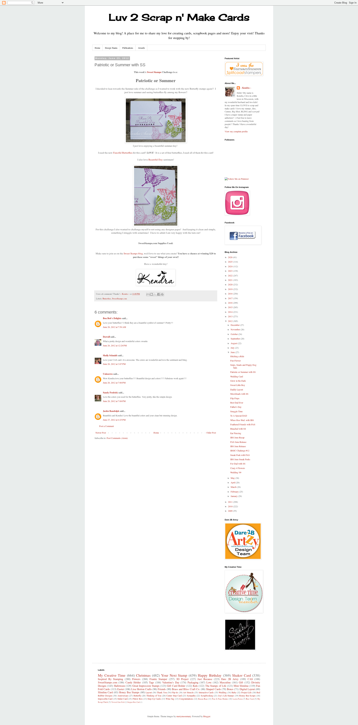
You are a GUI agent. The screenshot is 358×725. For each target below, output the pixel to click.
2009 (230, 510)
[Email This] (148, 294)
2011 (230, 501)
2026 (230, 257)
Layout (149, 692)
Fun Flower (235, 360)
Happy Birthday (210, 675)
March (234, 486)
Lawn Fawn (237, 699)
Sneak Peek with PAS (240, 454)
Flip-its (175, 692)
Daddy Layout (236, 389)
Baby (234, 692)
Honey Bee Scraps (247, 695)
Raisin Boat (203, 699)
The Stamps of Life (215, 685)
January (234, 496)
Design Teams (111, 47)
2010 (230, 506)
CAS (250, 679)
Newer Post (100, 432)
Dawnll (106, 336)
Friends (162, 689)
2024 (230, 266)
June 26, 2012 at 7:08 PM (114, 401)
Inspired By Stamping (110, 679)
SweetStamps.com (119, 298)
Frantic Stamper (158, 679)
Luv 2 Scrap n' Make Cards (179, 17)
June (233, 352)
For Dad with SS (237, 463)
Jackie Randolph (111, 411)
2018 (230, 293)
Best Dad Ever (236, 402)
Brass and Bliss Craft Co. (186, 689)
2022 (230, 275)
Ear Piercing (235, 433)
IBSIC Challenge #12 (239, 450)
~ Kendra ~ (246, 87)
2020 (230, 284)
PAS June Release (238, 441)
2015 (230, 307)
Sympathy (191, 695)
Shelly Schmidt (110, 355)
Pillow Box (138, 698)
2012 (230, 320)
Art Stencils (188, 692)
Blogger (206, 716)
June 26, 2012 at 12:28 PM (115, 345)
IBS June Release (238, 446)
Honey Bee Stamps (129, 692)
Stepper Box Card (133, 702)
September (236, 338)
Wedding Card (236, 376)
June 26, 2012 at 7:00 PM (114, 382)
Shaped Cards (213, 689)
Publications (127, 47)
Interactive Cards (206, 692)
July (233, 347)
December (235, 324)
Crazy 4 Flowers (237, 468)
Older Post (211, 432)
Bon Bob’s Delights (112, 318)
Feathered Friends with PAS (242, 424)
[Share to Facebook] (159, 294)
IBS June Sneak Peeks (240, 459)
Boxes (230, 689)
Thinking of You (153, 695)
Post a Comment (106, 426)
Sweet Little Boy (237, 384)
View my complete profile (236, 131)
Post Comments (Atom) (117, 437)
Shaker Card (241, 675)
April (233, 482)
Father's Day (235, 406)
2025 (230, 261)
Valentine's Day (170, 682)
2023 (230, 270)
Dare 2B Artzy (229, 679)
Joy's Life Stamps (226, 695)
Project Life (246, 692)
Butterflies (107, 298)
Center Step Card (174, 695)
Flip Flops (234, 398)
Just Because (204, 679)
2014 (230, 311)
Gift (241, 682)
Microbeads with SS (239, 393)
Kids (195, 685)
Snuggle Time (236, 411)
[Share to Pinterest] (162, 294)
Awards (141, 47)
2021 (230, 279)
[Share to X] (155, 294)
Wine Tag (170, 698)
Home (97, 47)
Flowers (136, 679)
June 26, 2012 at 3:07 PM (114, 363)
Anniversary (122, 695)
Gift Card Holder (176, 685)
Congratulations (186, 698)
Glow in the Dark (238, 380)
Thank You (162, 692)
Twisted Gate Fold (118, 702)
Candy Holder (133, 682)
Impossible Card (105, 698)
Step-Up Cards (154, 698)
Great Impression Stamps (146, 685)
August (234, 343)
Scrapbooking (207, 695)
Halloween (119, 685)
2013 (230, 316)
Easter (120, 689)
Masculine (225, 682)
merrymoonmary (183, 716)
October (234, 334)
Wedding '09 (235, 472)
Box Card (250, 699)
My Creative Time (111, 675)
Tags (151, 682)
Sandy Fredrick (110, 392)
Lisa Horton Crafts (141, 689)
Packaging (193, 682)
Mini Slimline (241, 685)
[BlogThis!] (151, 294)
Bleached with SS (238, 428)
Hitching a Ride (237, 356)
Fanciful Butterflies (123, 152)
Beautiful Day (155, 159)
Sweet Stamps (154, 72)
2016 (230, 302)
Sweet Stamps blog (133, 253)
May (233, 477)
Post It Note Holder (220, 699)
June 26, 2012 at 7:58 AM (114, 326)
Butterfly (137, 695)
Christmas (143, 675)
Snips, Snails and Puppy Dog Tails (243, 366)
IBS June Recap (237, 437)
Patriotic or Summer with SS (243, 371)
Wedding (223, 692)
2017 (230, 298)
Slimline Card (105, 692)
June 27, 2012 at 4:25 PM (114, 419)
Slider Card (122, 698)
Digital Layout (247, 689)
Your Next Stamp (174, 675)
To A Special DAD (238, 415)
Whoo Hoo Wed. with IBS (242, 420)
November (236, 329)
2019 (230, 289)
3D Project (182, 679)
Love (208, 682)
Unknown (108, 373)
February (235, 491)
